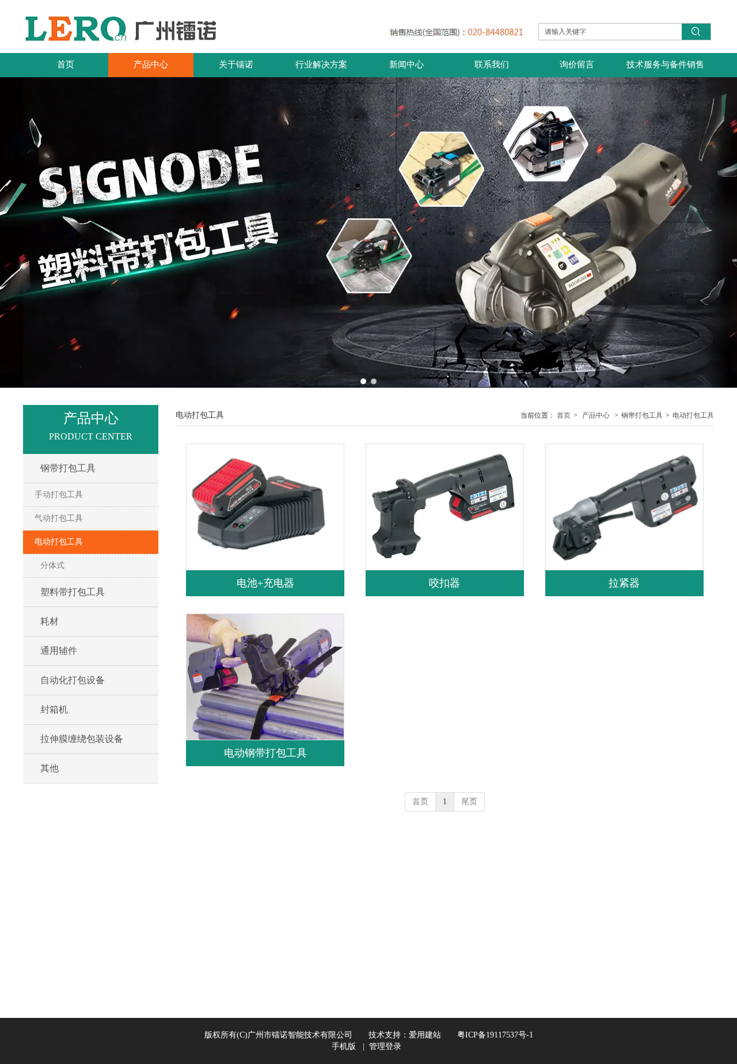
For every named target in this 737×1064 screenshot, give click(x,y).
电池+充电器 (265, 583)
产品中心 (596, 415)
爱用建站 (425, 1035)
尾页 (469, 801)
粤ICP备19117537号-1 (487, 1035)
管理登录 (385, 1046)
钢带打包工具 (642, 415)
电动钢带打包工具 (265, 753)
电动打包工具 (693, 415)
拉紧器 (624, 583)
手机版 (344, 1046)
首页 (564, 415)
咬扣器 (444, 583)
